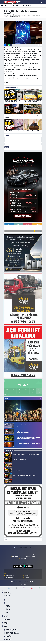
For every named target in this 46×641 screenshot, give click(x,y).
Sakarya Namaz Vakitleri (10, 573)
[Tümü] (41, 539)
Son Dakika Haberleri (9, 577)
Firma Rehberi (7, 619)
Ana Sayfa (6, 591)
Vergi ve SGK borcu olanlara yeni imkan (32, 130)
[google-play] (28, 566)
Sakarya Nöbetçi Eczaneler (12, 629)
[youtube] (32, 588)
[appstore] (18, 566)
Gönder (7, 147)
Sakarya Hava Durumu (11, 630)
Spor (7, 612)
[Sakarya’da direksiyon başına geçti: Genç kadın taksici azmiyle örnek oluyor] (33, 94)
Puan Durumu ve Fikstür (10, 575)
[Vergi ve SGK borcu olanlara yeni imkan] (33, 124)
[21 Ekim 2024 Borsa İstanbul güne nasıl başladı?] (23, 32)
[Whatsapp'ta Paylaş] (9, 45)
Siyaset (7, 610)
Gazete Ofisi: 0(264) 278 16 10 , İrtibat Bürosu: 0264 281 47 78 (23, 556)
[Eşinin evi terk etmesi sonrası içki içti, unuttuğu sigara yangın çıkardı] (9, 444)
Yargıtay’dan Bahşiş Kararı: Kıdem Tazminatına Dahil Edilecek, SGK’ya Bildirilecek (11, 116)
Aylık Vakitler (7, 394)
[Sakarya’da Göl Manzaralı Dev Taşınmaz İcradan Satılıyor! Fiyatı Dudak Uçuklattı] (33, 108)
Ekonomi (8, 609)
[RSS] (28, 563)
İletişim (5, 626)
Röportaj (6, 620)
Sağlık (7, 613)
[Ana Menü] (41, 2)
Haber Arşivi (27, 577)
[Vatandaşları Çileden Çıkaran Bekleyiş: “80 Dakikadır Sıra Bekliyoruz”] (13, 94)
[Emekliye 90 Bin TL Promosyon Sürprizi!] (13, 124)
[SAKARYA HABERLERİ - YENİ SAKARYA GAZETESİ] (13, 2)
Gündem (8, 606)
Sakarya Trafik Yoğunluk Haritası (30, 573)
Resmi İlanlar (5, 5)
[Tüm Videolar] (41, 398)
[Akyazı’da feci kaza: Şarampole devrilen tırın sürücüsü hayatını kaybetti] (9, 431)
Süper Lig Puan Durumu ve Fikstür (13, 635)
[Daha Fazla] (11, 45)
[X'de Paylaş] (7, 45)
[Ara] (39, 2)
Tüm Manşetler (27, 575)
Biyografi (6, 622)
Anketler (6, 623)
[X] (20, 563)
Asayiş (7, 605)
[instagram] (24, 588)
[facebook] (9, 588)
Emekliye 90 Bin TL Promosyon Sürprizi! (12, 130)
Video (5, 616)
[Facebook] (18, 563)
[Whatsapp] (26, 563)
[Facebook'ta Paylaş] (5, 45)
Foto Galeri (6, 615)
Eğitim (7, 608)
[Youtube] (24, 563)
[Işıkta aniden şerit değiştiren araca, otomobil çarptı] (9, 425)
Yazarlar (13, 5)
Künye (18, 5)
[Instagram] (22, 563)
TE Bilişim (25, 584)
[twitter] (16, 588)
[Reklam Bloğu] (23, 186)
